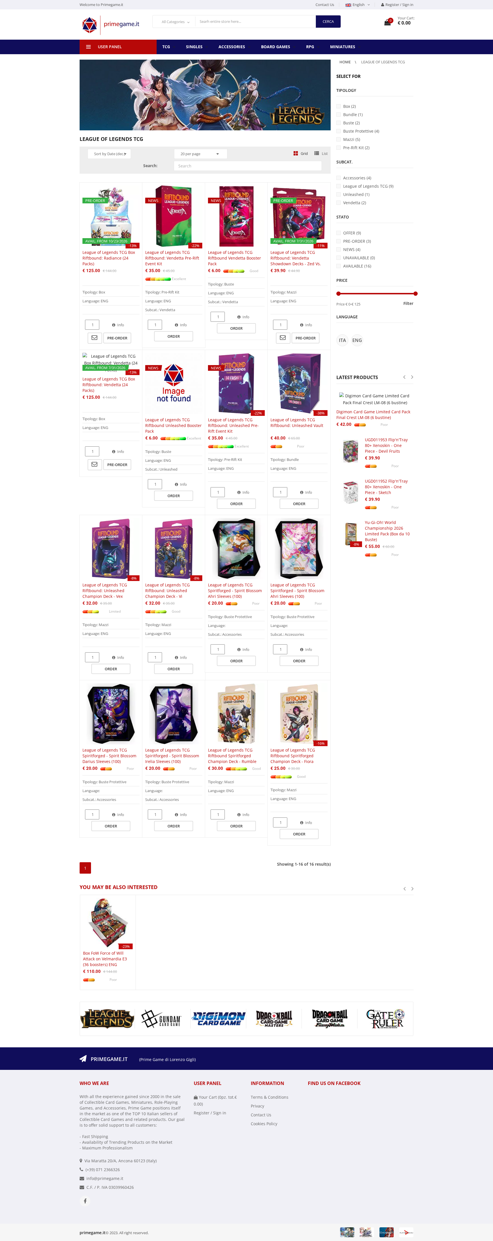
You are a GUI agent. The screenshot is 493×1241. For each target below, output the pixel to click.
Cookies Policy (264, 1123)
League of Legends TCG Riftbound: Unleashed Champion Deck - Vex (104, 590)
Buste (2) (351, 122)
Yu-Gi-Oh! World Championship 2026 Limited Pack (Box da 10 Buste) (387, 531)
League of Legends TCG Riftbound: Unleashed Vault (296, 422)
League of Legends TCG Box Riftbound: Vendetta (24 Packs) (108, 384)
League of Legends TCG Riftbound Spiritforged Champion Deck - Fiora (292, 755)
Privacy (257, 1106)
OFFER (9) (352, 233)
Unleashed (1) (356, 194)
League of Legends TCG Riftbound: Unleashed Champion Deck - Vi (167, 590)
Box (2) (349, 106)
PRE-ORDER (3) (357, 241)
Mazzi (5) (351, 139)
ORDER (173, 336)
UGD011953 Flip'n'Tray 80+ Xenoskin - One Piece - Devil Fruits (386, 445)
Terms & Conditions (269, 1097)
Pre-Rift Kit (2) (356, 147)
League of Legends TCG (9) (368, 186)
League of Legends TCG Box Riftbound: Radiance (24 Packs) (108, 258)
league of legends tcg (383, 61)
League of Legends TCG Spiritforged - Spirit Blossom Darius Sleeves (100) (109, 755)
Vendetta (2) (354, 202)
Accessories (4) (357, 178)
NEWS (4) (351, 249)
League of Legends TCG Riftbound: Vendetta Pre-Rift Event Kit (172, 258)
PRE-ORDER (117, 338)
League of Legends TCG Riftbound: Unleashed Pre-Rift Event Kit (233, 425)
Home (345, 61)
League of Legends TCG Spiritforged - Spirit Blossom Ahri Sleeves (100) (235, 590)
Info (120, 324)
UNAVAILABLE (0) (359, 257)
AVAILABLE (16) (357, 266)
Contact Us (325, 4)
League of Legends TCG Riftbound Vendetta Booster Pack (234, 258)
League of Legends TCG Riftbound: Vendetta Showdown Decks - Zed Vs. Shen (295, 261)
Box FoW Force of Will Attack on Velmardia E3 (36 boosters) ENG (105, 958)
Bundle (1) (353, 114)
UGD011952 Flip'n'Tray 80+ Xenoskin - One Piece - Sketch (386, 486)
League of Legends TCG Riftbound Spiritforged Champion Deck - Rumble (232, 755)
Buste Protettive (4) (361, 131)
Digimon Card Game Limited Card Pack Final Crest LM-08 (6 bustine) (373, 414)
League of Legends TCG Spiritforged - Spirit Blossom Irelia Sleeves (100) (172, 755)
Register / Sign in (399, 4)
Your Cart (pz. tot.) (215, 1100)
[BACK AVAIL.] (95, 338)
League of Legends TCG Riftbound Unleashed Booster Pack (173, 425)
